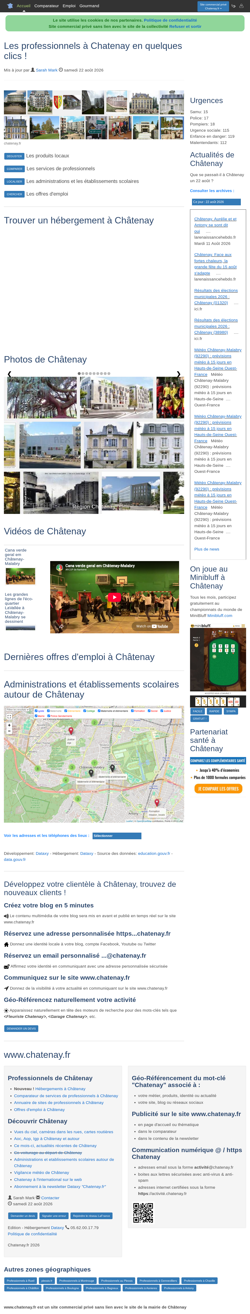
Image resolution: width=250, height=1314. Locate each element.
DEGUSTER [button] (14, 156)
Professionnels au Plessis (117, 1280)
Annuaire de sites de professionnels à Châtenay (59, 1102)
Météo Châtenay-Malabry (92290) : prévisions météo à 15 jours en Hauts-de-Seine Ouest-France (218, 362)
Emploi (69, 6)
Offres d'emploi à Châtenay (39, 1109)
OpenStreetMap (144, 820)
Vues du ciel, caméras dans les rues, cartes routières (63, 1132)
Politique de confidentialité (170, 20)
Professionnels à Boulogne (62, 1288)
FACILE (197, 711)
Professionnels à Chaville (199, 1280)
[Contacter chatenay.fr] (241, 6)
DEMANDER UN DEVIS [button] (21, 1028)
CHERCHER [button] (14, 194)
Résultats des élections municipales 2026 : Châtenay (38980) (216, 326)
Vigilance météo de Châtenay (41, 1172)
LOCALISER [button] (14, 181)
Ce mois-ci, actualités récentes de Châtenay (55, 1145)
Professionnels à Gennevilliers (158, 1280)
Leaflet (129, 820)
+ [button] (9, 725)
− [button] (9, 731)
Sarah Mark (47, 70)
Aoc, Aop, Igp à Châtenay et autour (46, 1138)
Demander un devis (23, 1215)
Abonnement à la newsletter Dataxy (60, 1186)
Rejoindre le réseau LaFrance (91, 1215)
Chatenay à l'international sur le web (48, 1179)
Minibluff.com (219, 615)
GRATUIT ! (199, 718)
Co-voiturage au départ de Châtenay (48, 1152)
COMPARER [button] (14, 168)
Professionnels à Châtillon (23, 1288)
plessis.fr (46, 1280)
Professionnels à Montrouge (76, 1280)
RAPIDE (214, 711)
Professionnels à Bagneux (102, 1288)
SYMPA (231, 711)
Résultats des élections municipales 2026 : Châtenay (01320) (216, 296)
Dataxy (42, 853)
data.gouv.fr (15, 859)
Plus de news (206, 549)
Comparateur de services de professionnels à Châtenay (66, 1095)
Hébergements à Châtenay (60, 1088)
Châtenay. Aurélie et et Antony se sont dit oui (215, 225)
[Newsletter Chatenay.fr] (233, 6)
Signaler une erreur (54, 1215)
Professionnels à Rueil (20, 1280)
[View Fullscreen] (9, 717)
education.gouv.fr (154, 853)
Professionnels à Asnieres (141, 1288)
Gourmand (89, 6)
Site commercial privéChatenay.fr (213, 6)
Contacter (50, 1198)
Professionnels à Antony (179, 1288)
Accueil (23, 6)
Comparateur (46, 6)
